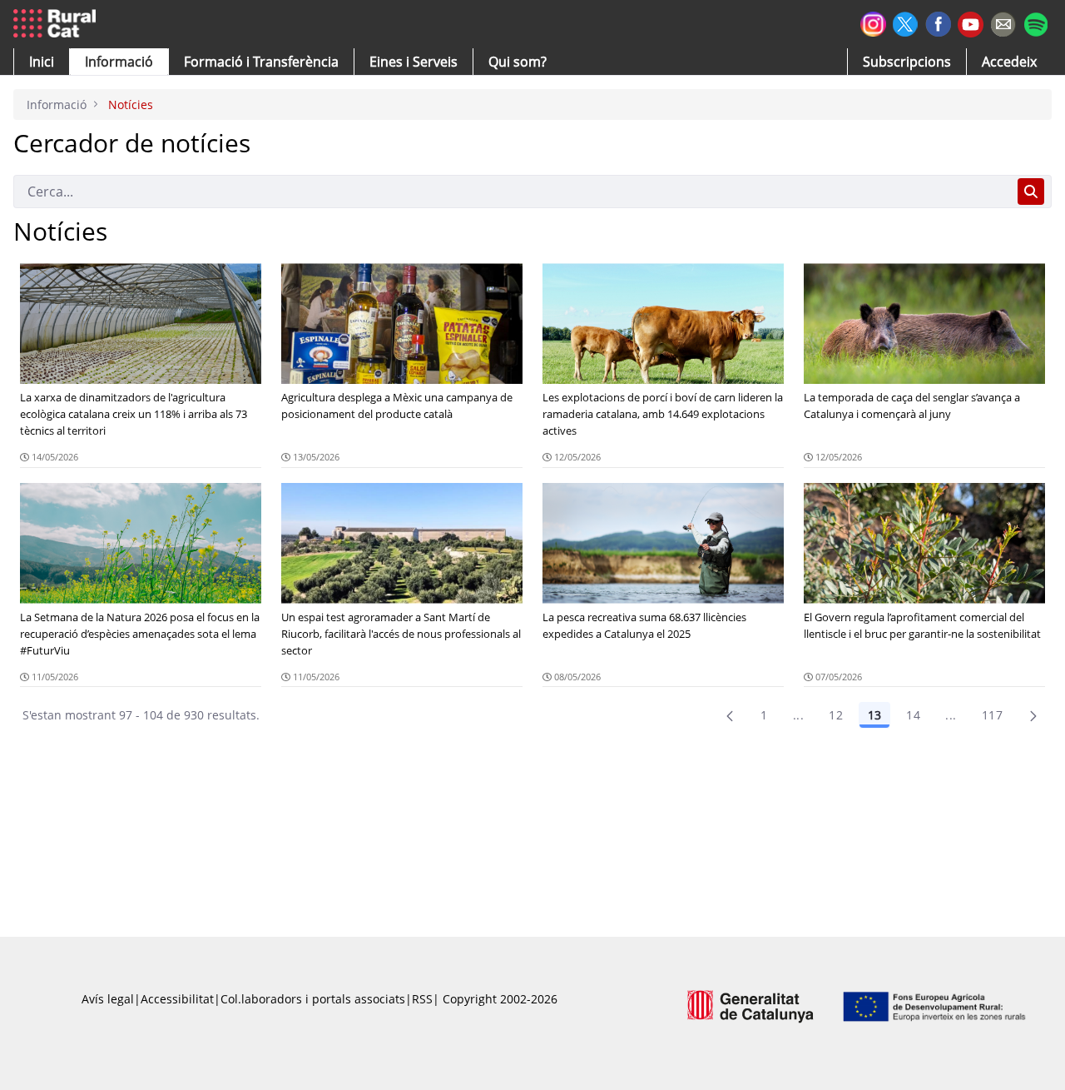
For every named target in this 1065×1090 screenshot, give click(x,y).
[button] (41, 61)
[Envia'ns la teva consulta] (1003, 22)
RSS (422, 999)
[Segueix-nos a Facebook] (938, 22)
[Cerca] (1031, 191)
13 (874, 715)
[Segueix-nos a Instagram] (873, 22)
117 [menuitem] (992, 715)
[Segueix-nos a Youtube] (970, 23)
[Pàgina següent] (1033, 715)
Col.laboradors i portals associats (312, 999)
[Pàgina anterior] (730, 715)
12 (836, 715)
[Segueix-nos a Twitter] (906, 22)
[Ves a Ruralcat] (57, 24)
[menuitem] (261, 61)
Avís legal (108, 999)
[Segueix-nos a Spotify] (1035, 22)
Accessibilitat (177, 999)
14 (913, 715)
